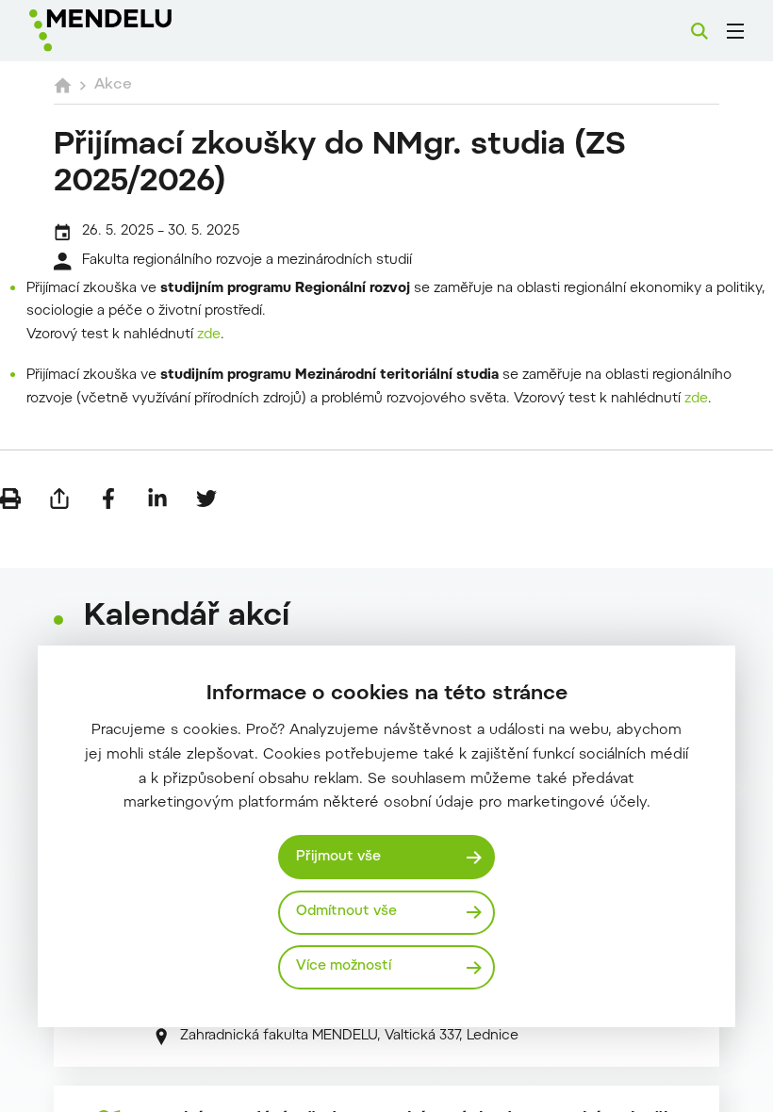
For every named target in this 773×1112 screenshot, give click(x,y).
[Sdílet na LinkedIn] (157, 498)
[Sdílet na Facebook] (108, 498)
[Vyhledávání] (699, 31)
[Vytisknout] (10, 498)
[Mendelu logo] (129, 30)
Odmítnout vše (346, 912)
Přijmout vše (338, 857)
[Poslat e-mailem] (59, 498)
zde (209, 335)
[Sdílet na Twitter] (206, 498)
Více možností (343, 966)
